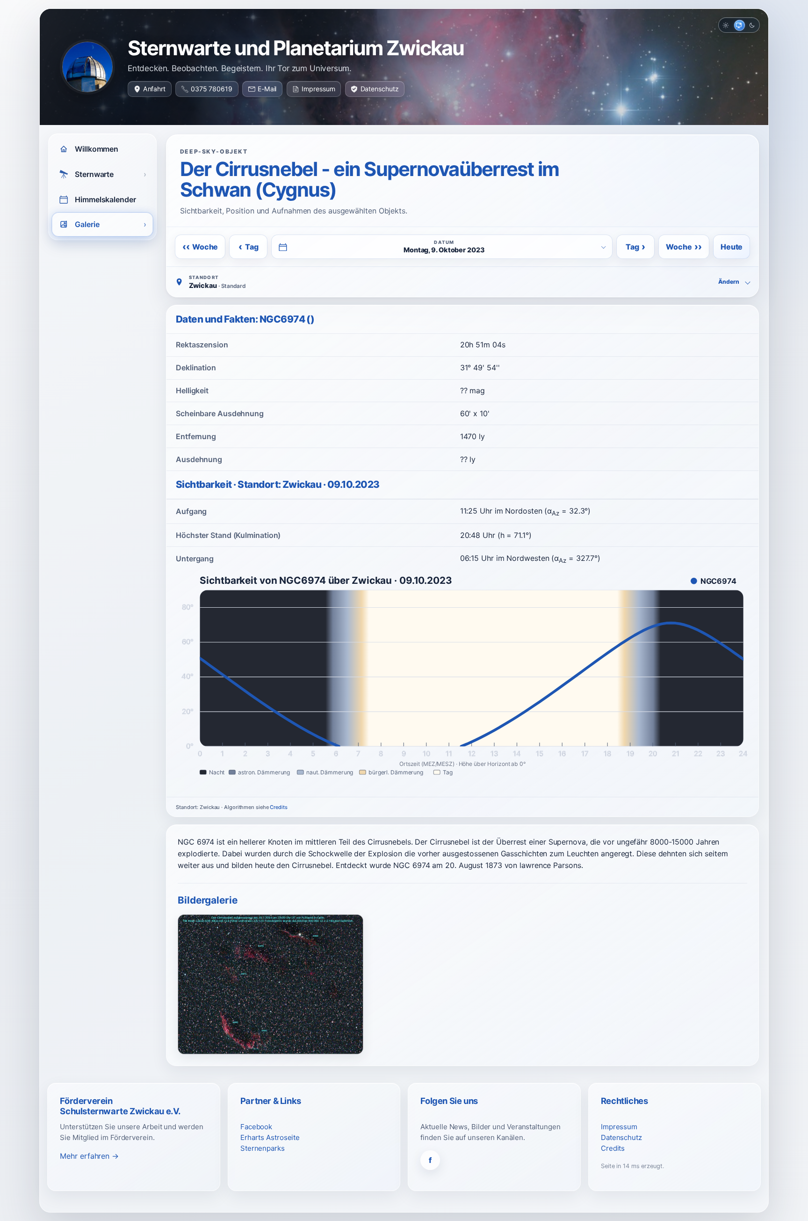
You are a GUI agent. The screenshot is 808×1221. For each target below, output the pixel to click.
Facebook (256, 1126)
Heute (732, 246)
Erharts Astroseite (270, 1137)
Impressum (318, 89)
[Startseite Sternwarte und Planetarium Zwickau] (87, 67)
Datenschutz (380, 89)
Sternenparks (262, 1148)
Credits (278, 807)
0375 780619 (211, 89)
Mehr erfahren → (89, 1156)
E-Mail (267, 89)
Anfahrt (154, 89)
